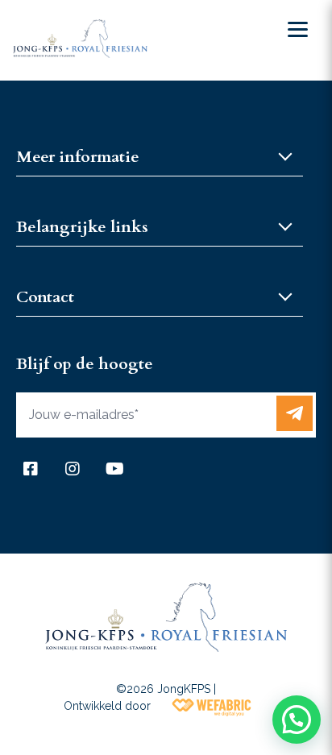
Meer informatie (77, 157)
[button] (296, 719)
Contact (45, 297)
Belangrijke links (82, 227)
